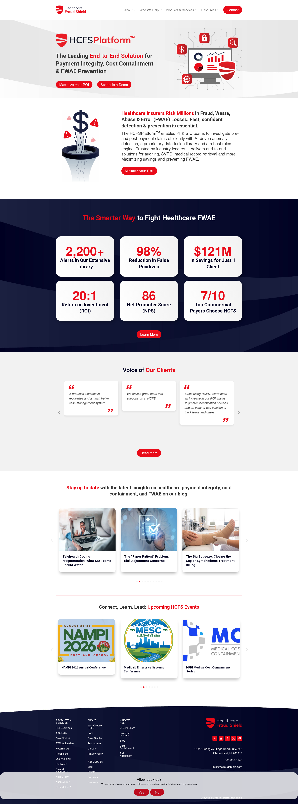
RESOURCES (95, 761)
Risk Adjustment (126, 754)
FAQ (90, 733)
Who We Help (149, 10)
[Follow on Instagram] (221, 738)
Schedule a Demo (114, 84)
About (128, 10)
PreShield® (62, 753)
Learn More (149, 334)
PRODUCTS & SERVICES (64, 721)
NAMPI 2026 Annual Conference (84, 667)
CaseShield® (63, 738)
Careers (92, 748)
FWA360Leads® (65, 743)
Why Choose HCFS (95, 727)
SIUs (122, 740)
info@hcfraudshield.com (227, 767)
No (157, 792)
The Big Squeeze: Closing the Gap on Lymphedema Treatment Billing (210, 560)
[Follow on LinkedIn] (214, 738)
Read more (149, 452)
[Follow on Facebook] (227, 738)
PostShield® (62, 748)
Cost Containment (127, 747)
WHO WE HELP (125, 721)
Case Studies (95, 738)
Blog (90, 766)
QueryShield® (63, 759)
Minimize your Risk (139, 170)
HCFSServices (64, 728)
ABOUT (92, 720)
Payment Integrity (125, 734)
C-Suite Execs (127, 728)
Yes (141, 792)
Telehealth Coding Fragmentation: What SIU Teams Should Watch (86, 560)
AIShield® (61, 733)
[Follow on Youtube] (239, 738)
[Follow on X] (233, 738)
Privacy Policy (95, 753)
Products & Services (180, 10)
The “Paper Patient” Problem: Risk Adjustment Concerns (146, 558)
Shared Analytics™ (62, 770)
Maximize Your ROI (74, 84)
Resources (208, 10)
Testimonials (94, 743)
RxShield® (61, 764)
